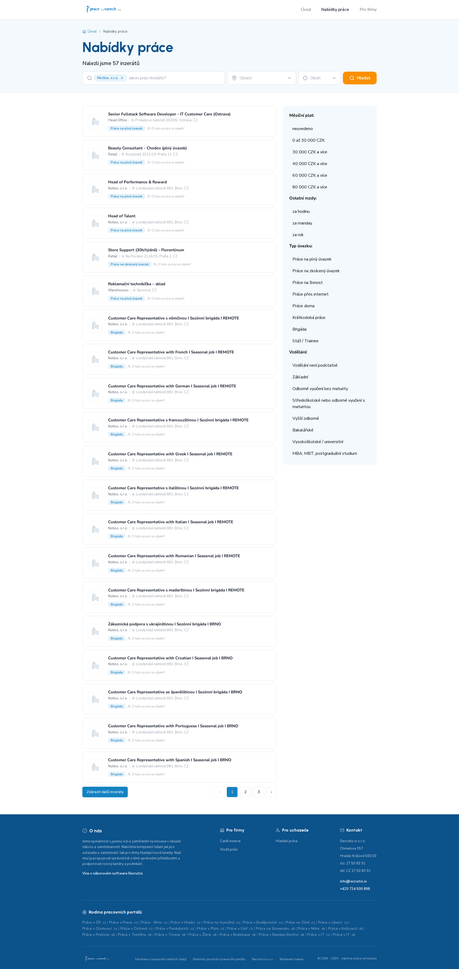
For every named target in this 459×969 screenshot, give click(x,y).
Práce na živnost (307, 282)
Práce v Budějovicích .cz (263, 922)
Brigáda (299, 329)
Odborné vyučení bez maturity (320, 389)
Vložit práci (228, 849)
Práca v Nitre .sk (311, 928)
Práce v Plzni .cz (210, 928)
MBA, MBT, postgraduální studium (324, 453)
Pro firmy (368, 9)
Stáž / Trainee (305, 341)
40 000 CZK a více (309, 164)
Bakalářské (302, 430)
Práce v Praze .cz (123, 922)
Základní (300, 377)
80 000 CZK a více (309, 187)
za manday (302, 223)
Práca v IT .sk (344, 934)
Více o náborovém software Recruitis (112, 873)
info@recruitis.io (353, 881)
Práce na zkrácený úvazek (316, 271)
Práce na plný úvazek (312, 259)
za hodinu (301, 211)
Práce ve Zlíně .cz (300, 922)
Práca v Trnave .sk (170, 934)
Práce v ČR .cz (94, 922)
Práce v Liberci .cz (333, 922)
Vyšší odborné (305, 418)
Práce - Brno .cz (154, 922)
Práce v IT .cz (318, 934)
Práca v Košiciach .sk (345, 928)
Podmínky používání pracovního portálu (219, 959)
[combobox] (261, 78)
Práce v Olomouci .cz (99, 928)
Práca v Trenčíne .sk (135, 934)
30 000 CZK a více (309, 152)
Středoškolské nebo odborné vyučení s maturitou (328, 403)
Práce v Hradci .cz (186, 922)
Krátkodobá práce (308, 318)
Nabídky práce (335, 9)
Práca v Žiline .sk (203, 934)
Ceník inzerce (230, 841)
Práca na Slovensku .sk (275, 928)
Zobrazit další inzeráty (105, 791)
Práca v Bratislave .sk (238, 934)
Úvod (306, 9)
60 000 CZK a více (309, 175)
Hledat (363, 78)
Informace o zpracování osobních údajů (160, 959)
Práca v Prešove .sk (98, 934)
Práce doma (303, 306)
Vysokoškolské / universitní (317, 442)
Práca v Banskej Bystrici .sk (281, 934)
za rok (298, 235)
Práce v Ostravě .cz (136, 928)
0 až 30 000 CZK (308, 140)
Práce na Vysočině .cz (221, 922)
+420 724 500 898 (355, 888)
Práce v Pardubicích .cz (175, 928)
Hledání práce (287, 841)
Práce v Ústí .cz (240, 928)
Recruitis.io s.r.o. (262, 959)
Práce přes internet (310, 294)
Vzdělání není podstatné (315, 365)
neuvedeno (302, 129)
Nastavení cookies (291, 959)
